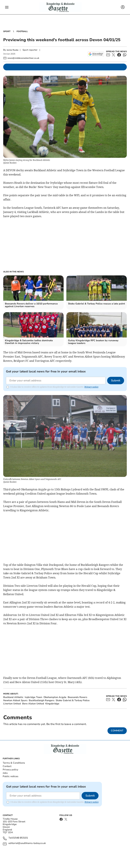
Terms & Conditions (14, 762)
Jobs (5, 773)
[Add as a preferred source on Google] (96, 54)
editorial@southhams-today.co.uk (27, 843)
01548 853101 (20, 837)
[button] (7, 7)
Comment (117, 730)
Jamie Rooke (12, 50)
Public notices (10, 776)
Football (22, 31)
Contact (7, 766)
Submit (115, 380)
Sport (6, 31)
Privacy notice (91, 387)
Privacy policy (10, 769)
